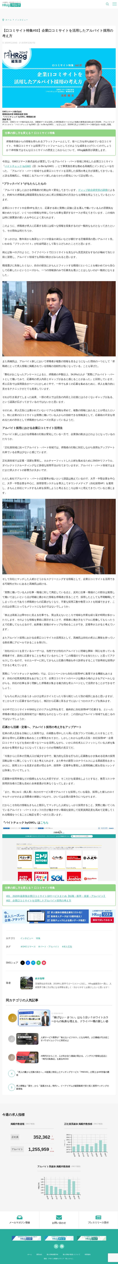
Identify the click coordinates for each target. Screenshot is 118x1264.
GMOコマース (29, 946)
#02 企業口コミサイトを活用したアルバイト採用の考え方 (38, 900)
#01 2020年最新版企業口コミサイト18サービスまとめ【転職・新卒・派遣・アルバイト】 (56, 896)
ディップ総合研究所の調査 (92, 190)
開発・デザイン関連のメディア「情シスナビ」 (59, 1258)
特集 (38, 938)
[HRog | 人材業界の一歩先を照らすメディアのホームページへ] (11, 4)
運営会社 (39, 1254)
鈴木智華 (39, 978)
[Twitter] (56, 1246)
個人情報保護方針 (52, 1254)
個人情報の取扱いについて (71, 1254)
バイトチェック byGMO (18, 166)
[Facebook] (62, 1246)
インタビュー (26, 938)
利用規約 (88, 1254)
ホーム (29, 1254)
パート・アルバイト (49, 946)
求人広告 (67, 946)
